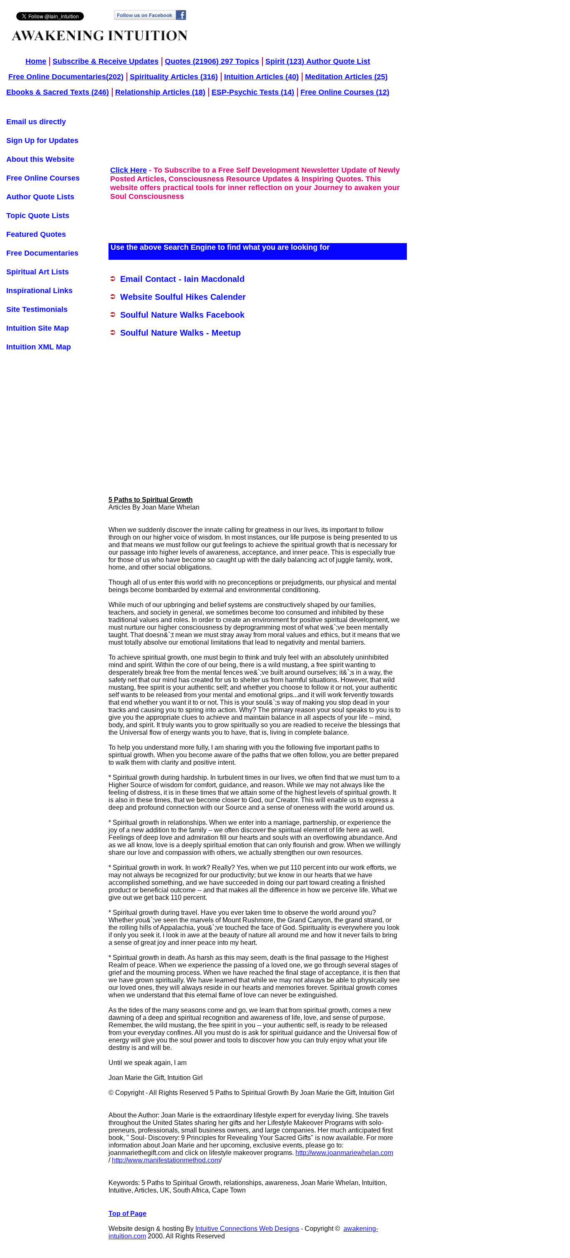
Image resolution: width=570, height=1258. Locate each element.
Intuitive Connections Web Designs (247, 1228)
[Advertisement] (39, 625)
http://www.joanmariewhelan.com (344, 1152)
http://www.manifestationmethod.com (166, 1160)
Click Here (128, 170)
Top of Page (127, 1213)
